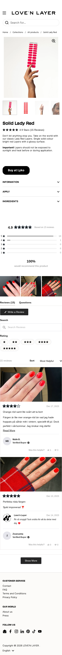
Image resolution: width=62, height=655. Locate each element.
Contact (7, 585)
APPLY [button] (6, 191)
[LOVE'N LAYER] (33, 13)
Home (5, 32)
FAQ (5, 589)
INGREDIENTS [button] (10, 201)
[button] (23, 130)
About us (7, 611)
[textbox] (31, 327)
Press (6, 615)
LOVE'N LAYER (31, 645)
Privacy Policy (10, 597)
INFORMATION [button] (11, 182)
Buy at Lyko (16, 170)
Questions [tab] (25, 303)
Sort (32, 360)
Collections (18, 32)
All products (33, 32)
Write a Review (17, 312)
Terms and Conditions (14, 593)
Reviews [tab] (7, 303)
